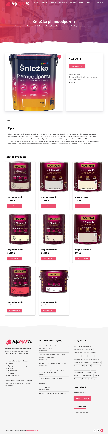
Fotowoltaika (97, 365)
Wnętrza (89, 349)
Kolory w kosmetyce (45, 387)
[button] (59, 57)
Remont (78, 346)
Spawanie (77, 379)
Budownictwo (79, 349)
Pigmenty (73, 2)
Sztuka (76, 375)
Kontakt (100, 2)
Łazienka (94, 352)
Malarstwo (87, 346)
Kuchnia (77, 356)
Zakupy (88, 365)
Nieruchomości (86, 362)
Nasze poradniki (89, 4)
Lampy (96, 375)
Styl (95, 372)
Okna (84, 356)
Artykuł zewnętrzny (86, 375)
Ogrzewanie (87, 359)
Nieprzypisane (78, 365)
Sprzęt (96, 359)
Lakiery (73, 82)
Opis (8, 120)
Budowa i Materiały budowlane (48, 26)
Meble (91, 356)
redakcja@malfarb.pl (80, 392)
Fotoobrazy (86, 379)
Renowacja (78, 359)
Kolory (93, 379)
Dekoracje (78, 352)
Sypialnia (87, 369)
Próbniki (44, 2)
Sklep (81, 2)
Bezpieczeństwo (79, 372)
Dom (86, 352)
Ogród (77, 362)
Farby (36, 2)
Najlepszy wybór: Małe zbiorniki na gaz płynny (52, 393)
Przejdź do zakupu (77, 66)
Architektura (78, 369)
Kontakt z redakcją (82, 398)
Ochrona (52, 2)
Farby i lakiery (66, 26)
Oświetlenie (97, 362)
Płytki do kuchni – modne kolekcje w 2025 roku (52, 363)
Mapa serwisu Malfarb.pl (81, 412)
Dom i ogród (31, 26)
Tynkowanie (63, 2)
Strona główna (20, 26)
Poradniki (89, 372)
